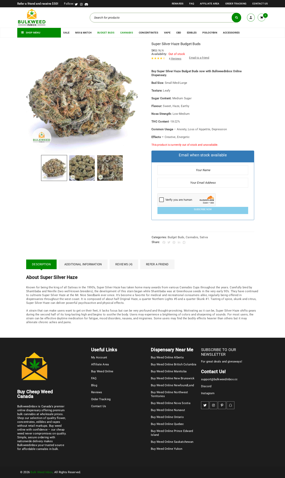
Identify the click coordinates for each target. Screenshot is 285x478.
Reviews (175, 58)
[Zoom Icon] (82, 97)
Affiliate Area (209, 3)
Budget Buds (176, 237)
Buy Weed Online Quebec (167, 424)
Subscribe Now (203, 209)
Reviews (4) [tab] (123, 264)
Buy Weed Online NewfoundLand (172, 385)
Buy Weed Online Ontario (167, 417)
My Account (99, 357)
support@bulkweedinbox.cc (219, 379)
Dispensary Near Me (172, 349)
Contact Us (260, 3)
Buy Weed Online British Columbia (173, 364)
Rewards (178, 3)
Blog (94, 385)
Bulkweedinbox (27, 445)
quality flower (56, 418)
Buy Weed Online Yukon (166, 449)
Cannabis (192, 237)
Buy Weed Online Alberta (167, 357)
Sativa (204, 237)
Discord (206, 386)
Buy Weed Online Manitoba (169, 371)
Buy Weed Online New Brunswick (172, 378)
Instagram (207, 393)
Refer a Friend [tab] (157, 264)
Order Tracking (236, 3)
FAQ (191, 3)
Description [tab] (41, 264)
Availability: (159, 54)
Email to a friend (199, 57)
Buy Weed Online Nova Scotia (170, 403)
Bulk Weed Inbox (41, 472)
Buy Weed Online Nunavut (168, 410)
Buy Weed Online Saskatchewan (172, 442)
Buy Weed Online (102, 371)
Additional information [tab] (83, 264)
